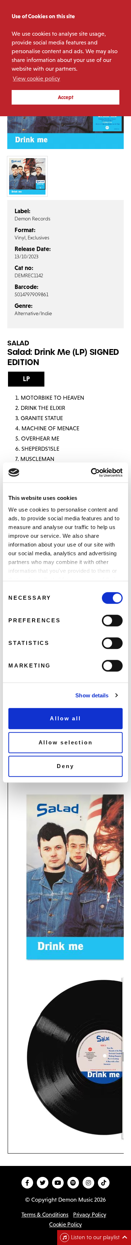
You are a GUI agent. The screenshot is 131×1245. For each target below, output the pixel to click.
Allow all (65, 718)
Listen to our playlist (95, 1237)
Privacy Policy (89, 1214)
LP (26, 379)
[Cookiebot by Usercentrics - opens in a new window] (92, 472)
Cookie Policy (65, 1224)
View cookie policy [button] (36, 78)
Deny (65, 766)
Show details (91, 695)
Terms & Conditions (44, 1214)
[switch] (112, 620)
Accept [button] (66, 97)
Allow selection (66, 742)
